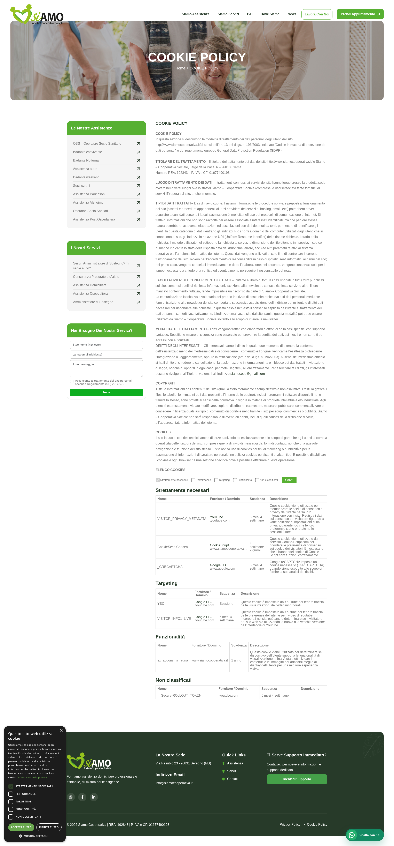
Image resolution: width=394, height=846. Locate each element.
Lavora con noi (317, 14)
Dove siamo (270, 14)
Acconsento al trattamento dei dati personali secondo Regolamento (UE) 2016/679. (103, 382)
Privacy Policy (290, 824)
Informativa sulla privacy (32, 777)
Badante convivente (87, 152)
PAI (249, 14)
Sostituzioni (82, 185)
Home (180, 68)
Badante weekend (86, 177)
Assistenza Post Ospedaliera (94, 219)
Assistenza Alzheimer (88, 202)
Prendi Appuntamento (358, 14)
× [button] (61, 730)
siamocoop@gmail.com (247, 373)
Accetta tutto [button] (21, 827)
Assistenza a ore (85, 169)
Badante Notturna (86, 160)
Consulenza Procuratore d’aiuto (96, 276)
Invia (106, 392)
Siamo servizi (228, 14)
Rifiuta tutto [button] (49, 827)
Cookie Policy (317, 824)
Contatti (232, 779)
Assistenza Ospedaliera (90, 293)
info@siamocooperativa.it (174, 783)
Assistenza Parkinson (89, 194)
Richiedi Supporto (297, 779)
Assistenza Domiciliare (90, 285)
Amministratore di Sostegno (93, 302)
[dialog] (35, 784)
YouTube (216, 517)
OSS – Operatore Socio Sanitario (97, 143)
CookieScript (219, 545)
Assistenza (235, 763)
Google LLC (219, 565)
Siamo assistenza (196, 14)
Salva (289, 480)
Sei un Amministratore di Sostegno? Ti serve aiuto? (101, 266)
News (292, 14)
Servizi (232, 771)
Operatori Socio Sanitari (90, 211)
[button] (35, 836)
